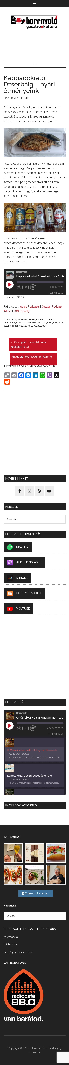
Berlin (32, 319)
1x (25, 287)
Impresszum (11, 936)
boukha (40, 319)
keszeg (20, 323)
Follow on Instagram (36, 893)
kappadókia (9, 323)
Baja (14, 319)
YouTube (23, 608)
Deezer (45, 306)
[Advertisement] (35, 45)
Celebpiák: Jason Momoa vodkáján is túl (28, 344)
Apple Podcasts (29, 306)
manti (28, 323)
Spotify (25, 311)
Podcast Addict (29, 593)
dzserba (49, 319)
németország (39, 323)
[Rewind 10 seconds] (19, 287)
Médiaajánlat (11, 944)
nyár (49, 323)
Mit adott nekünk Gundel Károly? (32, 359)
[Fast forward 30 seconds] (34, 287)
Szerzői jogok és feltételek (18, 952)
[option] (34, 750)
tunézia (31, 326)
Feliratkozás (56, 292)
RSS (16, 311)
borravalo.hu (35, 22)
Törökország (19, 326)
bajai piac (23, 319)
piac (55, 323)
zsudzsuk (41, 326)
